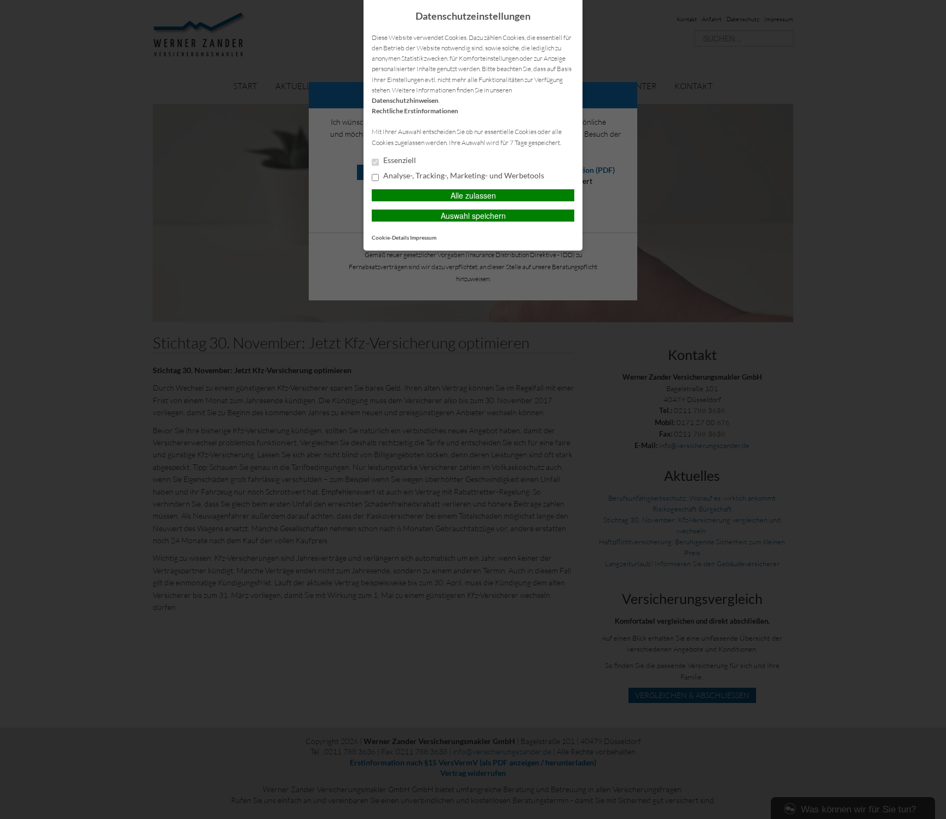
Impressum (423, 237)
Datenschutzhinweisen (405, 100)
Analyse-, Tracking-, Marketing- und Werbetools (463, 175)
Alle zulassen (473, 195)
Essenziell (399, 160)
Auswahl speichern (473, 215)
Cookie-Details (390, 237)
